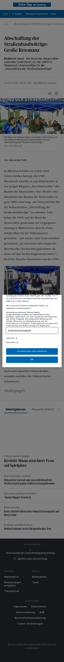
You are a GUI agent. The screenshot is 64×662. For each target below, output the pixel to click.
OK (31, 359)
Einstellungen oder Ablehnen (32, 351)
